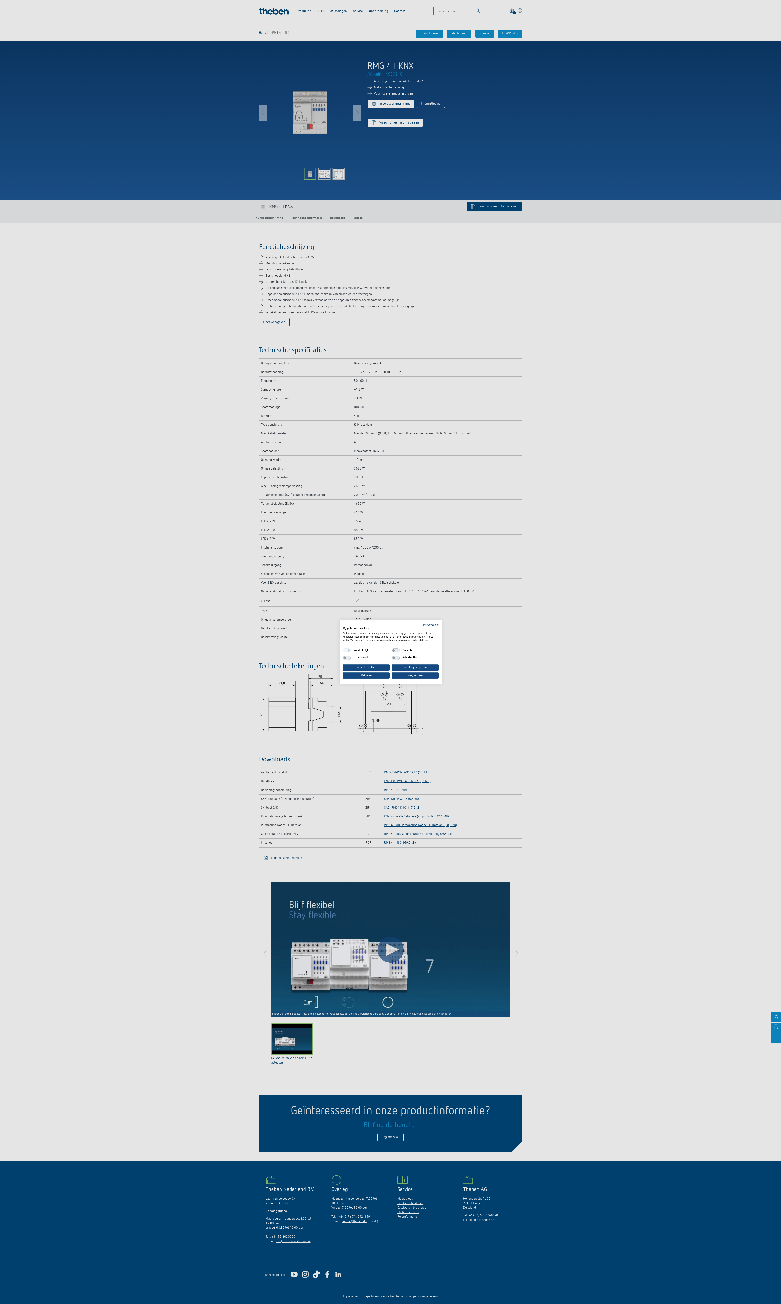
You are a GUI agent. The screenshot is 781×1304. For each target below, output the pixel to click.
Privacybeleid (431, 624)
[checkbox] (347, 650)
